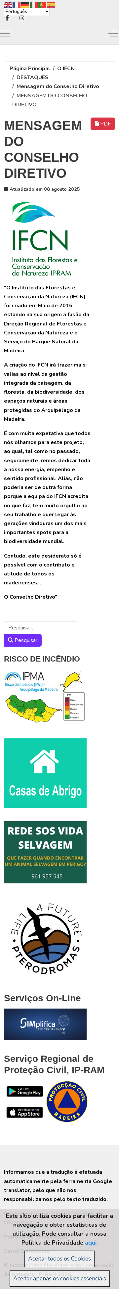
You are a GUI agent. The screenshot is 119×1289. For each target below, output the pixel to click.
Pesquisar (25, 640)
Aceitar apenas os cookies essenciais (59, 1278)
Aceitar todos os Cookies (59, 1259)
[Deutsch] (25, 4)
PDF (105, 123)
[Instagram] (22, 18)
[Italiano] (34, 4)
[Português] (42, 4)
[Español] (51, 4)
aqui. (91, 1243)
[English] (8, 4)
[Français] (17, 4)
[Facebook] (7, 18)
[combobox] (41, 627)
